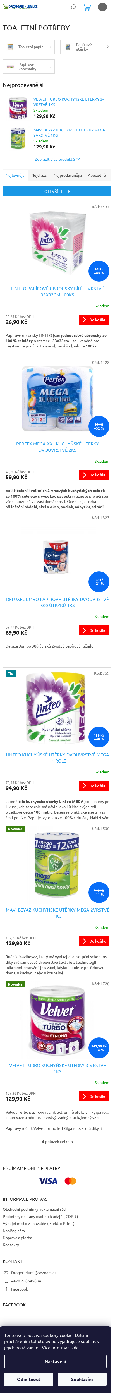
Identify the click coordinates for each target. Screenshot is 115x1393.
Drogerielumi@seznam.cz (33, 1272)
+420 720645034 (26, 1280)
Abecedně (97, 175)
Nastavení (55, 1361)
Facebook (19, 1288)
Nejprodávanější (68, 175)
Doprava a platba (17, 1237)
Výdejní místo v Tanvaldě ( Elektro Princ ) (39, 1223)
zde (75, 1347)
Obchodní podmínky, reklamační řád (34, 1209)
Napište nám (14, 1230)
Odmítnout (28, 1379)
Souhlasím (82, 1379)
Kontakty (11, 1244)
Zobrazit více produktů (55, 159)
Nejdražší (39, 175)
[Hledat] (73, 7)
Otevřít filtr (57, 191)
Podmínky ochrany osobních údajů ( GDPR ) (40, 1216)
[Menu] (102, 7)
